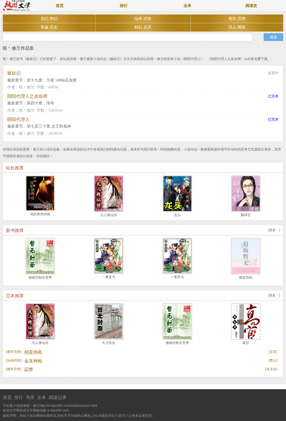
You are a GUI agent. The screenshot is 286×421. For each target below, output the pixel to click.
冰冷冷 (271, 369)
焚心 (273, 360)
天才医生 (108, 343)
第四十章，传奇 (40, 103)
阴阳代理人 (18, 119)
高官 (245, 343)
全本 (187, 6)
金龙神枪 (33, 360)
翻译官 (246, 215)
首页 (60, 6)
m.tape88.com (58, 410)
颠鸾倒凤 (245, 277)
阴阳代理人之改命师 (27, 96)
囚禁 (28, 369)
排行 (124, 6)
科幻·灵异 (142, 27)
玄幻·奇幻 (49, 18)
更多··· (274, 230)
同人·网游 (237, 27)
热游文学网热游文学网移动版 (24, 410)
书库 (30, 397)
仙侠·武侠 (142, 18)
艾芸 (273, 352)
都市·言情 (237, 18)
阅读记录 (57, 397)
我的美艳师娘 (40, 214)
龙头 (177, 215)
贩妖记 (14, 73)
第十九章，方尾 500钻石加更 (52, 80)
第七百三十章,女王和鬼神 (49, 126)
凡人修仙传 (108, 215)
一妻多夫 (108, 277)
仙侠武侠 (13, 360)
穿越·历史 (49, 27)
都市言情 (13, 352)
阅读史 (251, 6)
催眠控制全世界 (40, 277)
